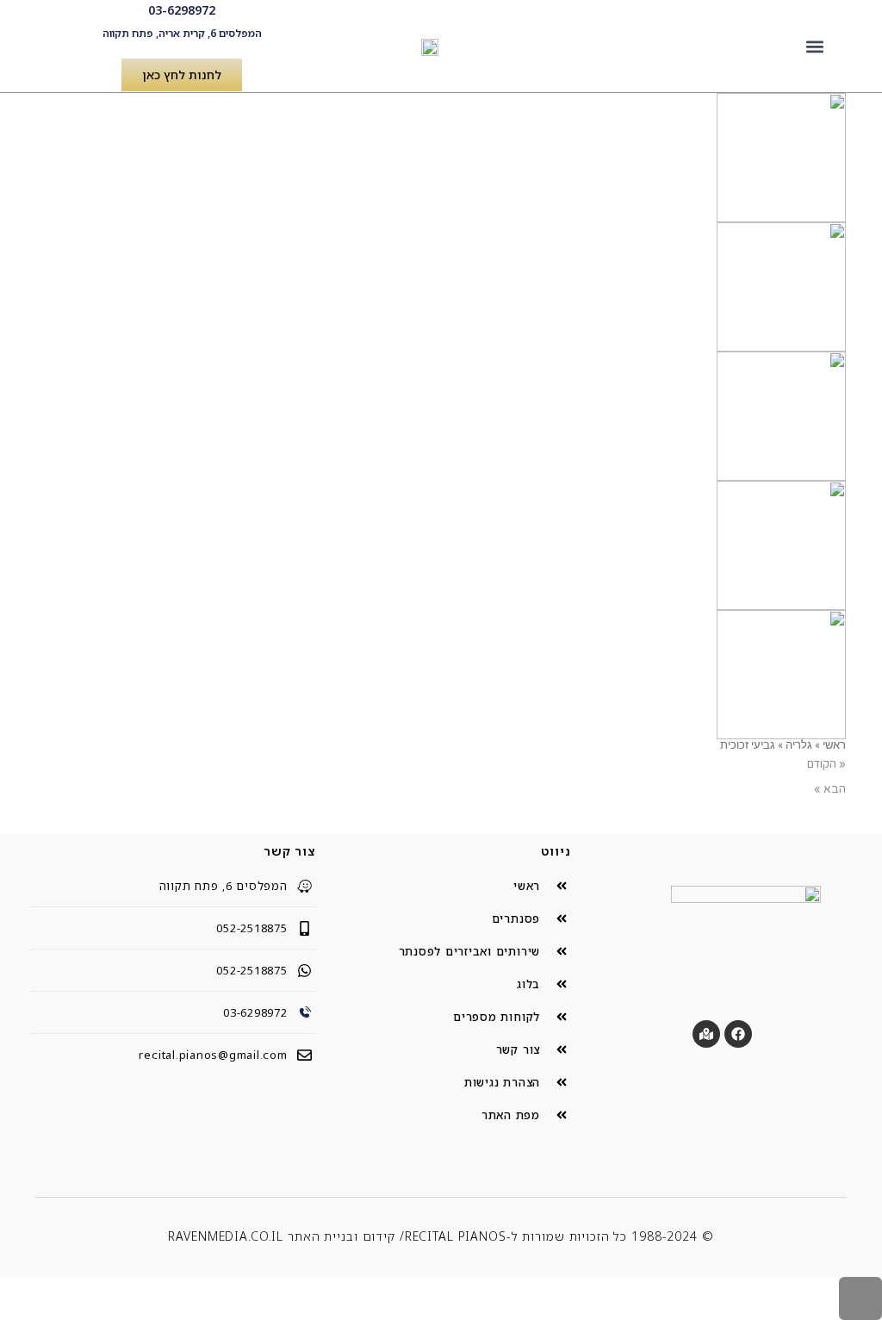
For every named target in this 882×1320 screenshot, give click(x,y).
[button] (815, 46)
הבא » (830, 789)
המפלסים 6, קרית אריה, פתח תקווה (182, 33)
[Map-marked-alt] (706, 1034)
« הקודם (826, 764)
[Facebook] (738, 1034)
